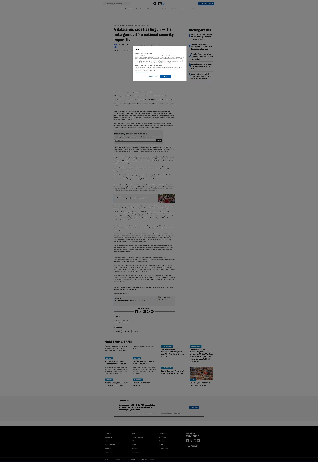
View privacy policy (166, 62)
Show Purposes (153, 76)
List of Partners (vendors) (141, 72)
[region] (159, 63)
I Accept (165, 76)
